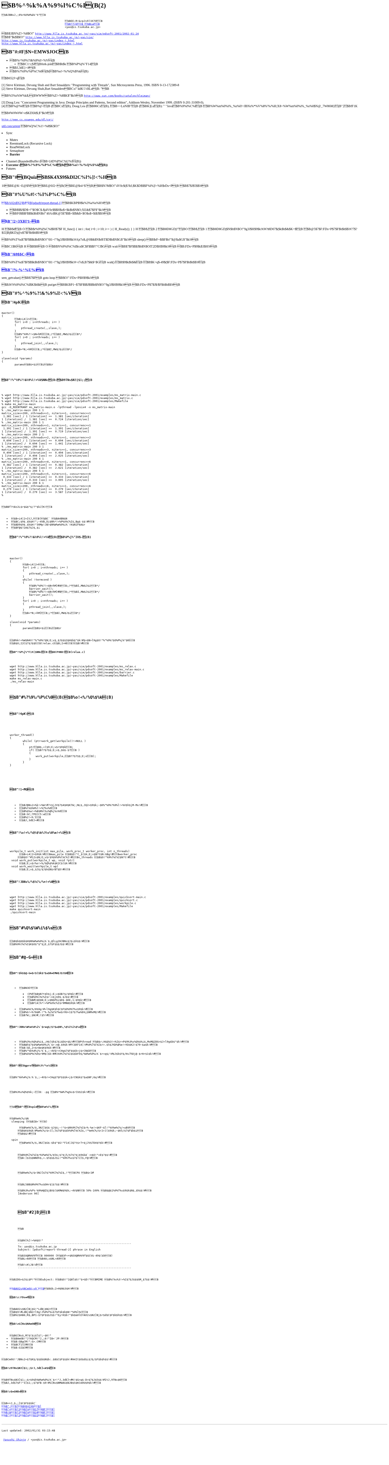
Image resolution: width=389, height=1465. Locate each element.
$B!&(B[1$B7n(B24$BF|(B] (28, 1412)
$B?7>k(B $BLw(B (82, 23)
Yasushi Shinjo (14, 1439)
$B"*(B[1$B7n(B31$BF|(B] (28, 1415)
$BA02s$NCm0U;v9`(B (27, 1288)
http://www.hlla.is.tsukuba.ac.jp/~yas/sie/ (60, 37)
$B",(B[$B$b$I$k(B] (21, 1406)
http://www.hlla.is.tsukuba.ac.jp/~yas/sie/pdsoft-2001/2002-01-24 (87, 33)
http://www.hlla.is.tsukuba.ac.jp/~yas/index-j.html (42, 43)
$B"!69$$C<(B (18, 254)
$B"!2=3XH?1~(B (21, 221)
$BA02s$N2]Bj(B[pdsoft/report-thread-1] (32, 203)
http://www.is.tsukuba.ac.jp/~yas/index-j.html (38, 40)
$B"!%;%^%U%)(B (23, 270)
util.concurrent (11, 126)
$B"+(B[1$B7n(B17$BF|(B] (28, 1409)
